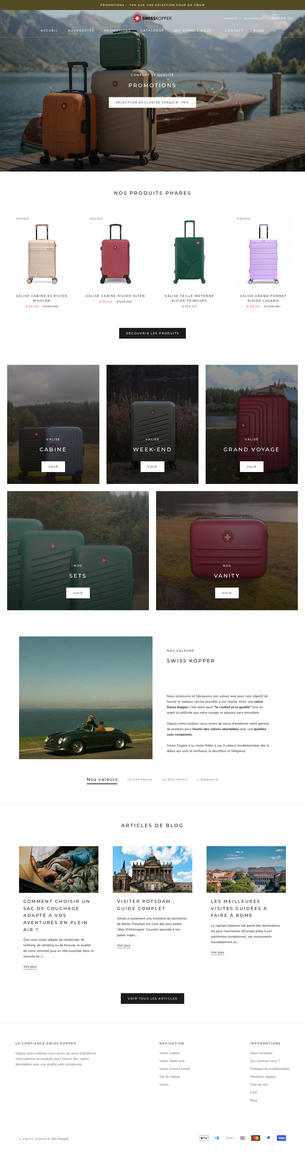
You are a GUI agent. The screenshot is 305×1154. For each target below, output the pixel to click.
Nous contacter (261, 1053)
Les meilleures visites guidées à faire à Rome (239, 908)
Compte (230, 18)
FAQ (253, 1092)
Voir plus (30, 966)
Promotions (117, 30)
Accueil (49, 30)
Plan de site (259, 1084)
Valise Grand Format (174, 1069)
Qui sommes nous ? (265, 1061)
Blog (259, 30)
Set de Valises (169, 1076)
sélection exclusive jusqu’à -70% (152, 102)
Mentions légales (262, 1076)
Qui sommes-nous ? (194, 30)
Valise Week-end (171, 1061)
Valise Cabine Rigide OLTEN (115, 296)
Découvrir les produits (152, 333)
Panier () (282, 18)
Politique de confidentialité (270, 1069)
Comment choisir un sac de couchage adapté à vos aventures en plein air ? (57, 915)
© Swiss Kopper (34, 1139)
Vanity (164, 1084)
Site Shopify (60, 1139)
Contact (234, 30)
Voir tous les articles (153, 998)
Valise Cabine (169, 1053)
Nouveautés (81, 30)
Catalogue (152, 30)
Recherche (254, 18)
